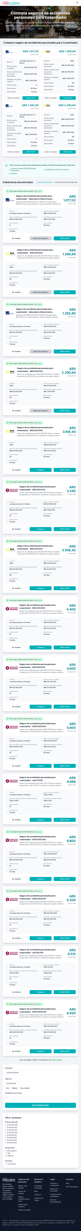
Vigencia (8, 1079)
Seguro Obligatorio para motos (24, 1199)
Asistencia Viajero (24, 1210)
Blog (67, 1183)
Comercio (37, 1195)
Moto (36, 1191)
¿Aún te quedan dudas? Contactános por (40, 1060)
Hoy (7, 1088)
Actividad (8, 1068)
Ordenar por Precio (45, 182)
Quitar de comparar (13, 98)
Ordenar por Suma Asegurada (66, 182)
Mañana (14, 1088)
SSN (24, 1223)
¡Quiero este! (30, 98)
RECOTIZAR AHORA (40, 1105)
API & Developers (72, 1187)
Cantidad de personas (13, 1093)
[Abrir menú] (77, 2)
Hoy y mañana (24, 1088)
